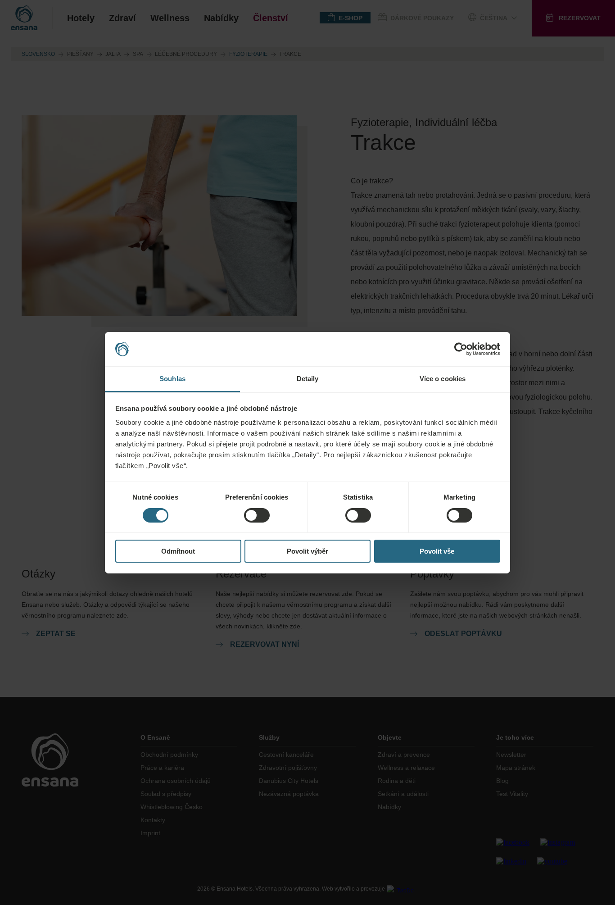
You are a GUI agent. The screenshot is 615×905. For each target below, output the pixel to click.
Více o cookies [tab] (443, 378)
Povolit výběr (307, 551)
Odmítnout (178, 551)
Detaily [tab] (308, 378)
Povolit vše (437, 551)
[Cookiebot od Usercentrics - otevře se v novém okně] (460, 349)
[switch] (257, 515)
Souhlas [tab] (172, 378)
